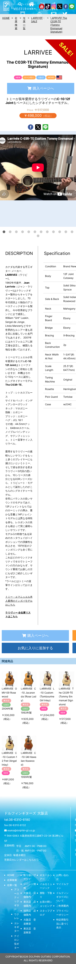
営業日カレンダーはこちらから (21, 859)
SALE (34, 21)
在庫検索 (12, 879)
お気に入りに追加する (35, 648)
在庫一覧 (12, 885)
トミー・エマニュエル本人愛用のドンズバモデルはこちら (19, 600)
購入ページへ (43, 88)
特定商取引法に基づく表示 (62, 923)
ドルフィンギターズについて (62, 896)
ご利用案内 (62, 905)
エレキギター (16, 927)
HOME (10, 875)
